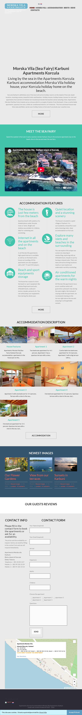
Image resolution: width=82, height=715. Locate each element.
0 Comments (21, 486)
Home (32, 8)
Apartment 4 (61, 390)
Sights (67, 8)
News (72, 8)
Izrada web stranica (34, 707)
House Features (14, 346)
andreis (13, 486)
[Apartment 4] (61, 373)
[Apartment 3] (20, 373)
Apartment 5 (14, 420)
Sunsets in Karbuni (61, 476)
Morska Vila (41, 8)
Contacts (35, 10)
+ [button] (74, 681)
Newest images (15, 484)
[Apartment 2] (68, 335)
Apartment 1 (41, 346)
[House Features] (13, 335)
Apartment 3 (20, 390)
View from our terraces (39, 476)
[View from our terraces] (41, 464)
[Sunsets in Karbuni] (65, 464)
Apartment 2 (68, 346)
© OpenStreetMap (73, 687)
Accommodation (55, 8)
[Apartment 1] (40, 335)
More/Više (43, 712)
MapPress (66, 687)
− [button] (74, 684)
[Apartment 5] (13, 408)
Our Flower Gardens (12, 476)
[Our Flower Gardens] (16, 464)
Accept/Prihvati (74, 712)
